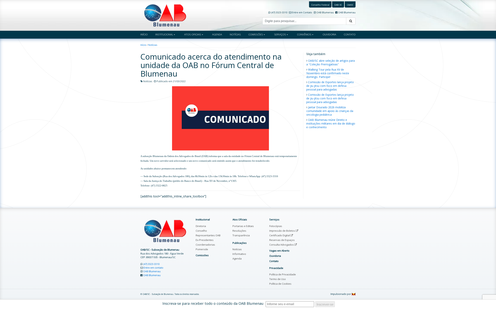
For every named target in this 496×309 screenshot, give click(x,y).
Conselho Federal (320, 4)
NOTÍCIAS (235, 34)
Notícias (152, 45)
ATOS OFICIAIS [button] (192, 34)
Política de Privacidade (282, 274)
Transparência (241, 235)
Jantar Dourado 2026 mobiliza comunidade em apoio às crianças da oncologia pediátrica (329, 110)
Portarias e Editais (243, 226)
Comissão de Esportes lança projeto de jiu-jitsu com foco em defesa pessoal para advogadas (330, 85)
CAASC (350, 4)
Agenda (237, 258)
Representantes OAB (208, 235)
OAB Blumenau (325, 12)
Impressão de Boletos (282, 230)
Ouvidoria (275, 256)
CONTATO (350, 34)
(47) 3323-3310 (279, 12)
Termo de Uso (277, 279)
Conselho (201, 230)
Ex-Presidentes (205, 240)
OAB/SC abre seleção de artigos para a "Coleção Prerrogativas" (330, 62)
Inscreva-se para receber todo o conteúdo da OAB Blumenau (213, 303)
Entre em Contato (302, 12)
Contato (274, 261)
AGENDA (217, 34)
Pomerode (202, 249)
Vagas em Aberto (279, 250)
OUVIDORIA (329, 34)
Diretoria (201, 226)
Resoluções (239, 230)
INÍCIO (144, 34)
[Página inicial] (165, 15)
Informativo (239, 254)
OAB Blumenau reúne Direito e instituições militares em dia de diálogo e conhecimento (330, 123)
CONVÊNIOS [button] (304, 34)
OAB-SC (338, 4)
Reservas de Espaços (282, 240)
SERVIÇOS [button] (280, 34)
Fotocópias (275, 226)
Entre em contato (153, 267)
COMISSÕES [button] (255, 34)
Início (143, 45)
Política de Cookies (280, 283)
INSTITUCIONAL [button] (164, 34)
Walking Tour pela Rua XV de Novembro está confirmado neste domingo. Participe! (327, 73)
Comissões (202, 255)
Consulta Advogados (281, 244)
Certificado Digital (279, 235)
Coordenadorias (205, 244)
